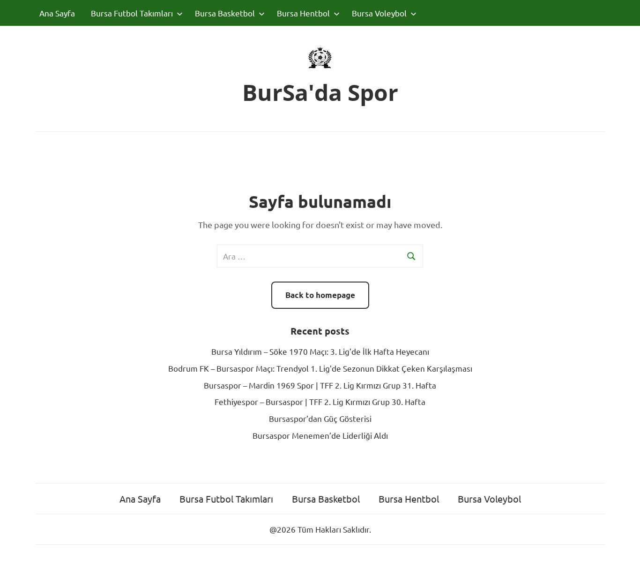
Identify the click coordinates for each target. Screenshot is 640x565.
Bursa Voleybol (379, 13)
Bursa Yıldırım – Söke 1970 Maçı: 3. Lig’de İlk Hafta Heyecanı (320, 351)
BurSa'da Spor (320, 92)
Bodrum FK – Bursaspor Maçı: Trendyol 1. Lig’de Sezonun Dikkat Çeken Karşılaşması (320, 368)
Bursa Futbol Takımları (132, 13)
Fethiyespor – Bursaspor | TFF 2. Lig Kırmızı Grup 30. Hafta (320, 401)
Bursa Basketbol (225, 13)
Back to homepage (320, 295)
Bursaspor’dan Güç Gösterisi (320, 418)
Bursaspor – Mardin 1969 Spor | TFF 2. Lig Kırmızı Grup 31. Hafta (320, 385)
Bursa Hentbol (303, 13)
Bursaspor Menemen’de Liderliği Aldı (320, 435)
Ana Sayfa (57, 13)
